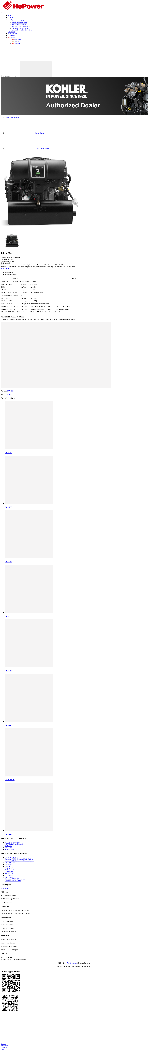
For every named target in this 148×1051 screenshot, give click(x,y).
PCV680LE (9, 780)
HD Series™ (9, 875)
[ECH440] (29, 830)
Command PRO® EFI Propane (15, 879)
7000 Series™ (9, 868)
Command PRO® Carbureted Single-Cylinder (19, 861)
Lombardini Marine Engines (21, 28)
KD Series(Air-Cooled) (12, 842)
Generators (11, 32)
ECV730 (10, 391)
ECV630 (7, 394)
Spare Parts (4, 888)
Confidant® (8, 864)
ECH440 (8, 834)
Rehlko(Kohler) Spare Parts (20, 26)
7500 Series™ (9, 866)
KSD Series (8, 847)
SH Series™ (9, 872)
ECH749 (8, 671)
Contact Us (11, 35)
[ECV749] (29, 721)
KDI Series (8, 846)
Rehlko (10, 19)
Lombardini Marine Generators (22, 30)
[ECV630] (29, 612)
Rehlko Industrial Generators (21, 21)
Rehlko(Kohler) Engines (19, 24)
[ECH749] (29, 667)
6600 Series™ (9, 870)
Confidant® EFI (10, 863)
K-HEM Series (9, 849)
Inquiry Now (5, 268)
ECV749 (8, 725)
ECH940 (8, 562)
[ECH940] (29, 558)
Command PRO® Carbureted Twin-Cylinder (19, 859)
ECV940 (8, 453)
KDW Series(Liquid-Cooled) (14, 844)
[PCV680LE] (29, 776)
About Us (11, 17)
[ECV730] (29, 503)
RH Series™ (9, 873)
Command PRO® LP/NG (13, 881)
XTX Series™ (9, 877)
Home (10, 15)
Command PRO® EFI (12, 857)
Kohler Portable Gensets (19, 23)
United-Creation (72, 963)
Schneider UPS (13, 33)
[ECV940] (29, 449)
